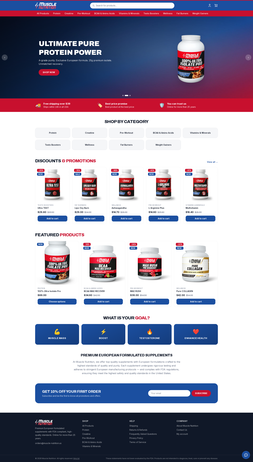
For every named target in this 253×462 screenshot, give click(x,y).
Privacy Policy (136, 438)
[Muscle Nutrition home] (46, 5)
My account (182, 434)
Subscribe (201, 393)
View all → (212, 162)
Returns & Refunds (138, 430)
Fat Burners (182, 13)
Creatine (69, 13)
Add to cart (52, 218)
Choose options (57, 301)
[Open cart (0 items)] (216, 5)
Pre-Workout (83, 13)
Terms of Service (137, 442)
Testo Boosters (151, 13)
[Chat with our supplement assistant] (246, 455)
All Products (43, 13)
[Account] (209, 5)
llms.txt (76, 458)
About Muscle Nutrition (187, 426)
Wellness (167, 13)
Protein (56, 13)
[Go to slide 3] (130, 95)
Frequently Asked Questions (143, 434)
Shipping (133, 426)
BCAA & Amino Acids (104, 13)
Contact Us (182, 430)
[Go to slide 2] (126, 95)
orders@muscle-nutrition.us (48, 443)
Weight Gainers (200, 13)
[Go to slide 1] (123, 95)
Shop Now (49, 72)
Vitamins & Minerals (129, 13)
